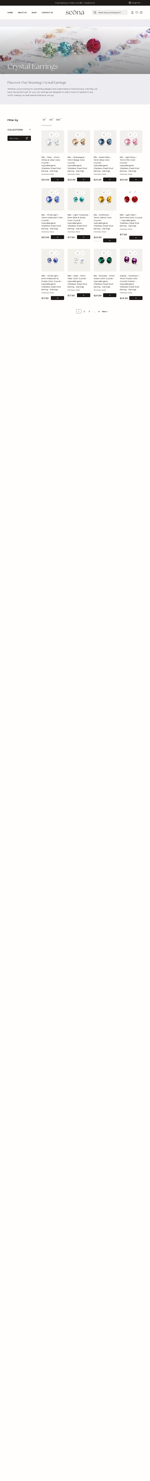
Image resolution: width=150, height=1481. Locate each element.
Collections (15, 129)
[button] (110, 12)
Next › (105, 311)
